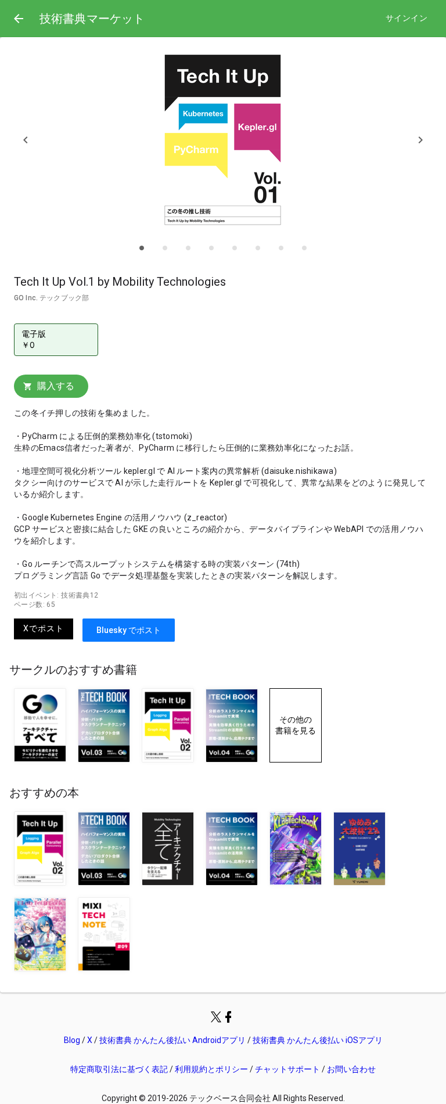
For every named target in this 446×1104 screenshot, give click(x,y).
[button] (25, 140)
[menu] (18, 18)
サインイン (406, 18)
